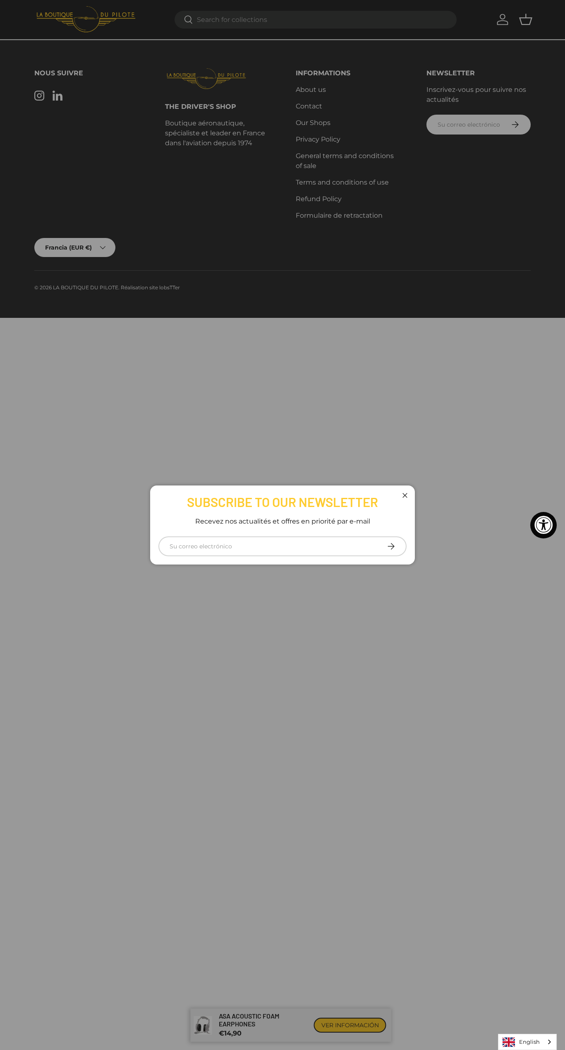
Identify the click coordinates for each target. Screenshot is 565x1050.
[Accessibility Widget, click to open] (543, 525)
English (529, 1041)
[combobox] (527, 1042)
